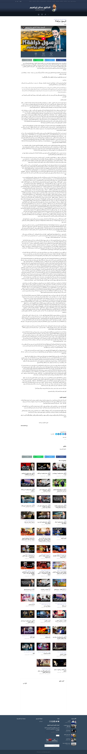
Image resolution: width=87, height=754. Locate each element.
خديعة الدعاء (68, 730)
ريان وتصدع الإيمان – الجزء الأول (66, 726)
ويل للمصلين (68, 738)
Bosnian (38, 1)
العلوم (44, 619)
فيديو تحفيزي (33, 520)
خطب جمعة (59, 19)
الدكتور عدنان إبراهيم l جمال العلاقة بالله (60, 522)
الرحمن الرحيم (32, 604)
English (53, 1)
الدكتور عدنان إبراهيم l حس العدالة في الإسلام (44, 490)
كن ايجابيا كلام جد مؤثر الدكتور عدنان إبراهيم (28, 556)
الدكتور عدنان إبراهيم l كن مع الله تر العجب (28, 490)
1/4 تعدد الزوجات (46, 653)
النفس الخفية (63, 538)
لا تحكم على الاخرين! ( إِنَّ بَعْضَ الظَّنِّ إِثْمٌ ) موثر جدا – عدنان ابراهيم (28, 573)
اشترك (57, 735)
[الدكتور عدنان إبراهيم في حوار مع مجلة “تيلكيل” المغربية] (59, 630)
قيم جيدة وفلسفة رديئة (66, 743)
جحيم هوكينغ (47, 637)
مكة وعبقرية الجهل (67, 734)
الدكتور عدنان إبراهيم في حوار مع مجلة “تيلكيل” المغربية (59, 637)
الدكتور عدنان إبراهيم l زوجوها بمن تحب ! (59, 474)
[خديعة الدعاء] (73, 731)
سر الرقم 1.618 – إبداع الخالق (60, 589)
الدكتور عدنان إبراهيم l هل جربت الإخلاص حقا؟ (43, 522)
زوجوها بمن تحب (47, 605)
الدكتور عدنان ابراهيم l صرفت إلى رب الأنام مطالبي (28, 621)
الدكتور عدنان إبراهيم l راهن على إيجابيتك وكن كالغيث (43, 506)
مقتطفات (29, 520)
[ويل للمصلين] (73, 740)
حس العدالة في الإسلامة (45, 589)
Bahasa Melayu (43, 1)
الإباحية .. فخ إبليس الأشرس (60, 620)
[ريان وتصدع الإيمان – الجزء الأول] (73, 726)
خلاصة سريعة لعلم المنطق (29, 589)
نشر (35, 55)
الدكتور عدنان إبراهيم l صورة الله (28, 505)
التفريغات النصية (63, 19)
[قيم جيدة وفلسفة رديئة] (73, 744)
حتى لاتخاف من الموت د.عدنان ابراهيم (60, 670)
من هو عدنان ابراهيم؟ (73, 1)
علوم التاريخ (55, 19)
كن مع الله (64, 605)
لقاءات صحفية (64, 635)
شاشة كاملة (43, 55)
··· (48, 14)
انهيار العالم (32, 637)
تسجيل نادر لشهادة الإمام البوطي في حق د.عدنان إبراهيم (59, 490)
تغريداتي (40, 721)
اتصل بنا (69, 1)
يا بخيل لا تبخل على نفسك (29, 522)
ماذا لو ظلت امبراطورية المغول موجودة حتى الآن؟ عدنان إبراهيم (28, 539)
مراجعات (33, 619)
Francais (57, 1)
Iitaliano (34, 1)
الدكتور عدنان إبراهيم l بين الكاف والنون (43, 474)
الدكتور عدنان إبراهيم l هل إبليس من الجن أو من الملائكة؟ (28, 474)
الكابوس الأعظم (63, 654)
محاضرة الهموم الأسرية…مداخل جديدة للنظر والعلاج (44, 671)
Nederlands (49, 1)
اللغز (34, 653)
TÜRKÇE (30, 1)
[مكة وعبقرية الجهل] (73, 735)
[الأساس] (73, 722)
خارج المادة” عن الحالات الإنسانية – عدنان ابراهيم (59, 556)
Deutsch (65, 1)
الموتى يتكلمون (47, 620)
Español (61, 1)
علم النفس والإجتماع (63, 653)
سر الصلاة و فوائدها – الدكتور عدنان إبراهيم (44, 556)
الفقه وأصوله (43, 651)
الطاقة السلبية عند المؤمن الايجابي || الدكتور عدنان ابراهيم (59, 572)
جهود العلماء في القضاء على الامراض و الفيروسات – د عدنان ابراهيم (44, 573)
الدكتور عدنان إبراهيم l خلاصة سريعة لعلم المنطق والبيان (60, 506)
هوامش (65, 471)
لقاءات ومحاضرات (47, 669)
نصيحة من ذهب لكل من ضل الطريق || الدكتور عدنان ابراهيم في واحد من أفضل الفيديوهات (44, 539)
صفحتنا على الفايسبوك (21, 718)
